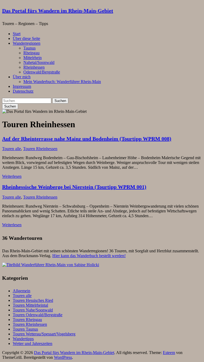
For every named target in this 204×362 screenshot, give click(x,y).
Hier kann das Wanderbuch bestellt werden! (89, 255)
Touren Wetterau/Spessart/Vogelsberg (44, 334)
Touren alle (11, 148)
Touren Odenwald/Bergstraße (37, 314)
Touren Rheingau (27, 319)
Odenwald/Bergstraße (41, 72)
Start (16, 33)
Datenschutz (23, 91)
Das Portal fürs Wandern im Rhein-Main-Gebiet (57, 11)
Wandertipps (23, 338)
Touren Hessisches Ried (33, 300)
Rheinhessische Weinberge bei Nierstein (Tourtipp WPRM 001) (74, 187)
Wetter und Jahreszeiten (32, 343)
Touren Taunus (25, 329)
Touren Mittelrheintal (30, 305)
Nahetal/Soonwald (38, 62)
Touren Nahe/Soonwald (33, 310)
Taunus (29, 48)
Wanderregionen (26, 43)
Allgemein (21, 291)
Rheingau (31, 53)
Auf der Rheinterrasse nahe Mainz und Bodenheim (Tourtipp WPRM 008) (86, 139)
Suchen (60, 101)
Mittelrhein (32, 57)
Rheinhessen (34, 67)
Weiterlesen (12, 176)
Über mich (22, 77)
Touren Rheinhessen (40, 148)
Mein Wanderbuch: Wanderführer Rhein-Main (62, 81)
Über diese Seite (26, 38)
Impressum (22, 86)
